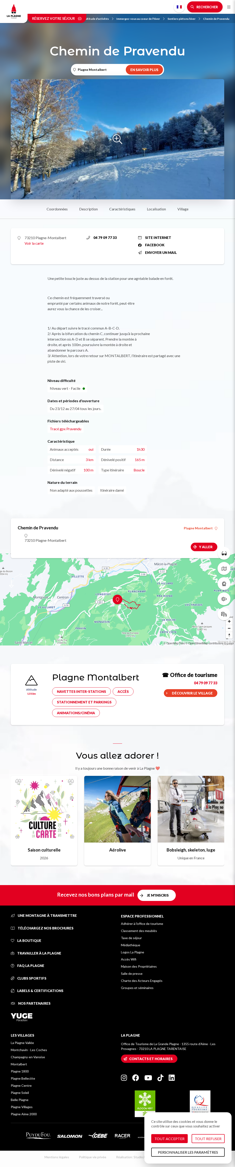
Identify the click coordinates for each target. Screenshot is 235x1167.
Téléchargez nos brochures (45, 928)
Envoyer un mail (161, 252)
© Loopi (229, 643)
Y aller (206, 547)
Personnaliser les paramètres (188, 1152)
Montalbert (19, 1064)
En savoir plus (144, 70)
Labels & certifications (40, 991)
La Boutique (29, 940)
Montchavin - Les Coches (29, 1050)
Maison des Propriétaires (139, 966)
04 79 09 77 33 (105, 237)
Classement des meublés (139, 931)
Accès (123, 691)
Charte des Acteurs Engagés (141, 981)
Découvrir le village (192, 693)
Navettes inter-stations (81, 691)
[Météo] (224, 598)
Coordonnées (57, 209)
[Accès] (224, 614)
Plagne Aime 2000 (24, 1114)
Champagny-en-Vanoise (28, 1057)
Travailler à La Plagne (39, 953)
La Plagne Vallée (22, 1043)
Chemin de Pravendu (216, 18)
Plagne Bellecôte (23, 1078)
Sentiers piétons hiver (182, 18)
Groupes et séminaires (137, 988)
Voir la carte (34, 243)
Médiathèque (130, 945)
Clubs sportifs (31, 978)
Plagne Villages (22, 1107)
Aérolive (117, 849)
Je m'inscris (158, 895)
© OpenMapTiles (174, 643)
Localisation (156, 209)
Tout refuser (208, 1138)
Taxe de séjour (131, 938)
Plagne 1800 (20, 1071)
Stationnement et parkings (84, 702)
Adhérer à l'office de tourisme (142, 924)
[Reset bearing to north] (229, 635)
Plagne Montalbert (198, 528)
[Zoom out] (229, 628)
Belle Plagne (19, 1100)
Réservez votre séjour (54, 18)
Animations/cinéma (76, 713)
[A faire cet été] (224, 553)
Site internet (158, 237)
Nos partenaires (33, 1003)
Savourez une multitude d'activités (87, 18)
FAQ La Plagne (30, 965)
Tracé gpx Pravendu (65, 429)
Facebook (155, 245)
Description (88, 209)
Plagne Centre (21, 1085)
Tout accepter (169, 1138)
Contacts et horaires (151, 1059)
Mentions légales (57, 1157)
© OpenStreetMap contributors (204, 643)
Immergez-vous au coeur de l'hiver (138, 18)
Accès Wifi (128, 959)
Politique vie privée (92, 1157)
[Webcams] (224, 583)
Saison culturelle (44, 849)
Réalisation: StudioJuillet (133, 1157)
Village (182, 209)
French (179, 7)
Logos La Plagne (132, 952)
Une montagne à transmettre (47, 915)
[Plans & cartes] (224, 568)
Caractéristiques (122, 209)
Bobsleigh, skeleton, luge (191, 849)
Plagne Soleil (20, 1093)
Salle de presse (132, 973)
